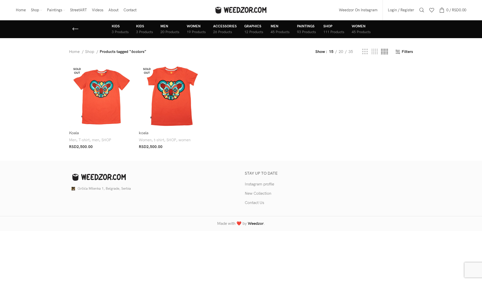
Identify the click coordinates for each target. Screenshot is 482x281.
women (184, 140)
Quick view (130, 82)
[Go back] (75, 29)
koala (143, 133)
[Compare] (130, 71)
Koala (74, 133)
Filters (407, 51)
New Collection (258, 193)
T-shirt (84, 140)
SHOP (106, 140)
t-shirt (159, 140)
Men (72, 140)
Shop (90, 51)
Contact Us (254, 202)
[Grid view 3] (365, 52)
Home (75, 51)
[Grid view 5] (384, 52)
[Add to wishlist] (130, 94)
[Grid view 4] (375, 52)
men (95, 140)
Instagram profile (259, 184)
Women (145, 140)
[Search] (422, 10)
